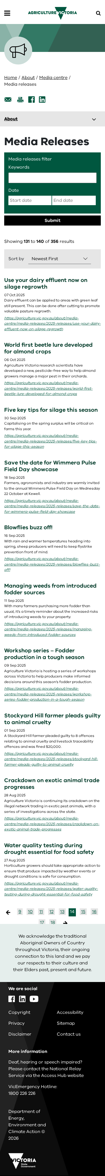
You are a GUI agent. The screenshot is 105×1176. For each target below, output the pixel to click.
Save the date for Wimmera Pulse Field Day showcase (50, 466)
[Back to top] (85, 1155)
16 (94, 912)
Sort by (16, 259)
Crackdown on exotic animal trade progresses (51, 784)
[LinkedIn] (42, 99)
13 (62, 912)
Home (10, 78)
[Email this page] (8, 99)
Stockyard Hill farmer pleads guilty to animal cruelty (52, 719)
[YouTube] (34, 999)
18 (53, 922)
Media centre (53, 78)
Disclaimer (19, 1034)
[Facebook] (31, 99)
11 (41, 912)
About (28, 78)
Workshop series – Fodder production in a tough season (44, 654)
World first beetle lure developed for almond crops (48, 348)
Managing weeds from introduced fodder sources (50, 589)
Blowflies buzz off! (28, 527)
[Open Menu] (7, 13)
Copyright (19, 1012)
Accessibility (70, 1012)
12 (51, 912)
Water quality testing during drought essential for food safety (49, 849)
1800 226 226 (22, 1093)
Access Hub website (62, 1075)
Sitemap (66, 1023)
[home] (52, 13)
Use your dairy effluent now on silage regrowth (45, 283)
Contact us (69, 1034)
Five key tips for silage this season (51, 410)
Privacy (16, 1023)
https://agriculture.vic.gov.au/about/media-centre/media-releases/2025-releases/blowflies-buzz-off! (52, 564)
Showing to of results (39, 241)
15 (83, 912)
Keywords (18, 167)
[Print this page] (20, 99)
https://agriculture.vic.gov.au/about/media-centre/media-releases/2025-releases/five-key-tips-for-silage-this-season (50, 441)
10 (30, 912)
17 (42, 922)
